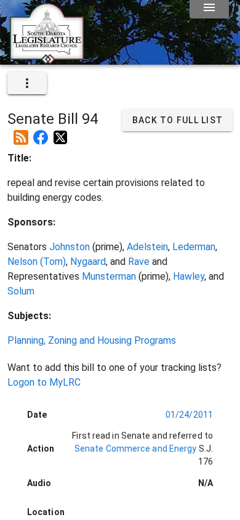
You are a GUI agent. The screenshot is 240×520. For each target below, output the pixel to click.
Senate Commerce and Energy (135, 448)
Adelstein (147, 247)
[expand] (27, 83)
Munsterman (109, 276)
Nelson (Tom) (36, 261)
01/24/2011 (189, 415)
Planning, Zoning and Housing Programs (91, 340)
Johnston (69, 247)
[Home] (47, 59)
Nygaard (88, 261)
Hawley (188, 276)
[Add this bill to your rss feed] (21, 132)
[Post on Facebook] (40, 132)
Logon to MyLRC (44, 382)
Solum (20, 291)
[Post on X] (60, 132)
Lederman (193, 247)
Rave (139, 261)
